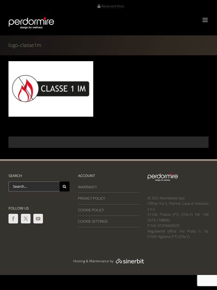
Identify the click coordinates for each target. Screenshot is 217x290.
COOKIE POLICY (91, 209)
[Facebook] (13, 218)
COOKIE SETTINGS (93, 221)
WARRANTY (87, 186)
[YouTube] (38, 218)
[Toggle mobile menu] (206, 20)
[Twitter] (26, 218)
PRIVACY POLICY (91, 198)
